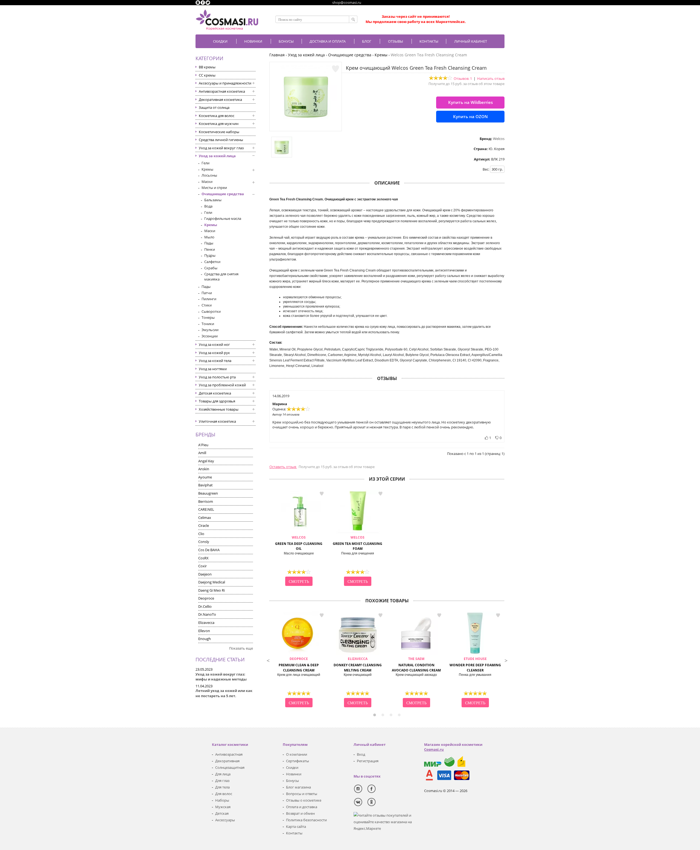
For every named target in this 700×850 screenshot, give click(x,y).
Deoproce (206, 598)
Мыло (209, 237)
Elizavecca (206, 622)
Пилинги (209, 298)
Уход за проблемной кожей (222, 384)
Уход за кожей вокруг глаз (221, 147)
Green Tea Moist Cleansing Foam (357, 543)
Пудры (209, 255)
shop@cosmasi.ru (346, 2)
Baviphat (205, 485)
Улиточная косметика (217, 421)
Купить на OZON (470, 116)
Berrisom (205, 501)
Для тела (222, 787)
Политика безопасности (306, 819)
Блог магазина (298, 787)
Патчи (207, 292)
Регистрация (367, 760)
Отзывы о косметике (303, 800)
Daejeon (205, 574)
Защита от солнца (214, 107)
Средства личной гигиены (221, 139)
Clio (201, 533)
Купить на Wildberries (470, 102)
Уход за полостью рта (217, 377)
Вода (208, 206)
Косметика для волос (216, 115)
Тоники (208, 323)
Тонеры (208, 317)
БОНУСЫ (286, 41)
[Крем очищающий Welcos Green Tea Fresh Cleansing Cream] (306, 125)
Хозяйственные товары (218, 409)
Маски (207, 181)
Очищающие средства (223, 193)
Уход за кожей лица (217, 155)
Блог (366, 41)
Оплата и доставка (301, 806)
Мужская (223, 806)
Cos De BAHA (209, 549)
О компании (296, 754)
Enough (204, 638)
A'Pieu (203, 444)
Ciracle (203, 525)
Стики (207, 305)
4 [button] (399, 715)
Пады (208, 243)
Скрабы (210, 267)
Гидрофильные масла (222, 218)
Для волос (223, 793)
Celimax (204, 517)
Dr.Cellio (205, 606)
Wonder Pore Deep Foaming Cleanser (475, 664)
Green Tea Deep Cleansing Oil (298, 543)
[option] (298, 538)
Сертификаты (297, 760)
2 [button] (383, 715)
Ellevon (204, 630)
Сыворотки (211, 311)
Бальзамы (212, 199)
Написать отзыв (490, 78)
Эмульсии (210, 329)
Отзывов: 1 (463, 78)
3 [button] (391, 715)
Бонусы (292, 780)
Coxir (202, 565)
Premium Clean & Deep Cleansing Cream (299, 664)
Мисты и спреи (214, 187)
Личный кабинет (470, 41)
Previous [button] (267, 660)
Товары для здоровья (217, 401)
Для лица (223, 774)
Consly (203, 541)
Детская (222, 813)
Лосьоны (209, 175)
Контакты (428, 41)
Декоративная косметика (220, 99)
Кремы (207, 169)
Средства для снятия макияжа (221, 276)
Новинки (253, 41)
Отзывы (395, 41)
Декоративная (227, 760)
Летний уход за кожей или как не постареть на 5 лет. (224, 693)
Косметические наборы (219, 131)
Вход (361, 754)
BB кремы (207, 67)
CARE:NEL (206, 509)
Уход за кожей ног (214, 344)
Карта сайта (296, 826)
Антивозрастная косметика (222, 91)
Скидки (220, 41)
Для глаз (222, 780)
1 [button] (374, 715)
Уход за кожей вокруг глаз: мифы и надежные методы (221, 677)
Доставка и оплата (328, 41)
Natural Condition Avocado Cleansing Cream (416, 664)
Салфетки (212, 261)
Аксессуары (225, 819)
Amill (202, 452)
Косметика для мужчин (218, 123)
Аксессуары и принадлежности (225, 83)
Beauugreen (208, 493)
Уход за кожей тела (215, 360)
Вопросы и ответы (301, 793)
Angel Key (206, 460)
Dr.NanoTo (207, 614)
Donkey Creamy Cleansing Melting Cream (358, 664)
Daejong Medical (211, 582)
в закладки (321, 494)
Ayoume (205, 477)
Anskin (203, 468)
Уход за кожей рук (214, 352)
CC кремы (207, 75)
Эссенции (210, 336)
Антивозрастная (229, 754)
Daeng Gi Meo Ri (211, 590)
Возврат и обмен (300, 813)
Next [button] (505, 660)
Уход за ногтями (213, 368)
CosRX (203, 558)
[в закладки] (335, 68)
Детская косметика (215, 393)
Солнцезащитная (229, 767)
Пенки (209, 249)
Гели (205, 162)
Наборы (222, 800)
